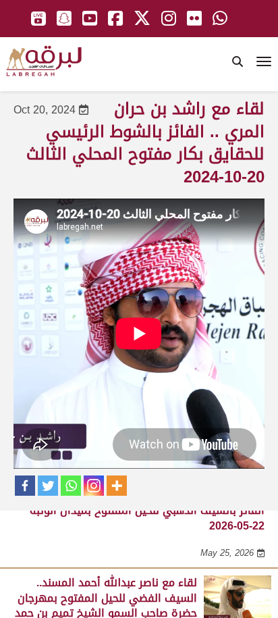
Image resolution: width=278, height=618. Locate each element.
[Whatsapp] (71, 485)
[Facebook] (25, 485)
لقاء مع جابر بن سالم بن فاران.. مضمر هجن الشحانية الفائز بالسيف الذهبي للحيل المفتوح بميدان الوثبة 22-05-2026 (144, 510)
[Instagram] (94, 485)
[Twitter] (48, 485)
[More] (117, 485)
